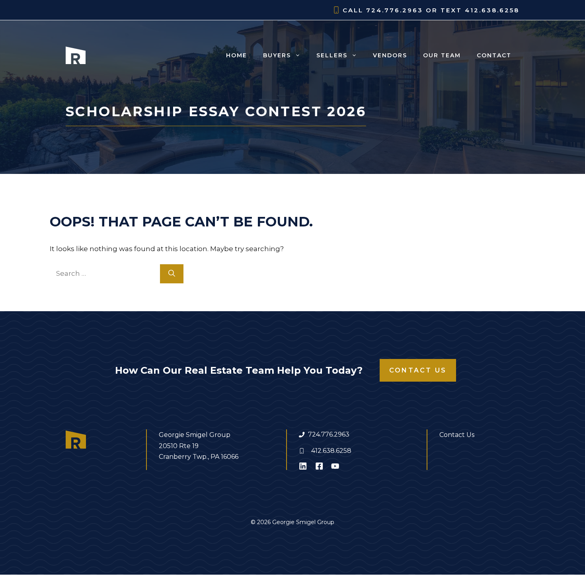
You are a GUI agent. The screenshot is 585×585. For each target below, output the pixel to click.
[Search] (171, 273)
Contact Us (418, 370)
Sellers (331, 55)
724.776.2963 (328, 434)
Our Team (442, 55)
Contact (494, 55)
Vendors (390, 55)
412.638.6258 (331, 450)
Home (236, 55)
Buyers (277, 55)
